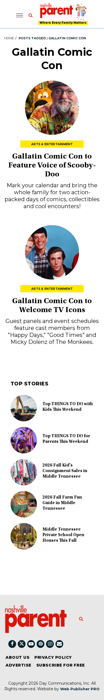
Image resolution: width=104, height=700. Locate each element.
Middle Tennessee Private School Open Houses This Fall (63, 535)
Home (9, 38)
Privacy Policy (53, 657)
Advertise (18, 665)
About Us (17, 657)
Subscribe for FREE (60, 665)
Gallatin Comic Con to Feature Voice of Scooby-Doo (52, 166)
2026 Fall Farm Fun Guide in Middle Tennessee (62, 503)
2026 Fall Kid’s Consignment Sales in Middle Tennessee (64, 471)
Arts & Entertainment (52, 144)
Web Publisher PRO (80, 689)
